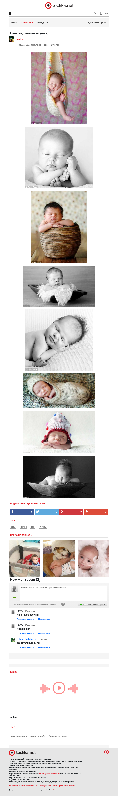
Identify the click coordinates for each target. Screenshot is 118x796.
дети (13, 527)
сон (32, 527)
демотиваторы (18, 736)
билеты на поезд (58, 736)
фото (23, 527)
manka (19, 39)
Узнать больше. (59, 790)
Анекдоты (42, 22)
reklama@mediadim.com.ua (49, 774)
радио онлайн (37, 736)
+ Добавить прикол (97, 22)
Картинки (27, 22)
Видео (14, 22)
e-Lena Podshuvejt (26, 639)
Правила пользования (17, 786)
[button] (101, 13)
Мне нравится (44, 619)
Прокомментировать (25, 619)
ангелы (43, 527)
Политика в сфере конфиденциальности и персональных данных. (50, 786)
